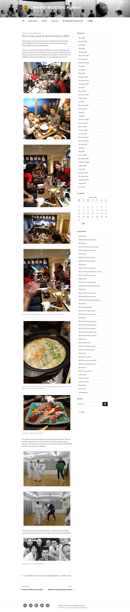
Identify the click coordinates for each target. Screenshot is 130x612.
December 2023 (84, 80)
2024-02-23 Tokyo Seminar (87, 346)
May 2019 (82, 151)
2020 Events (83, 279)
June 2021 (82, 116)
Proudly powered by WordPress (77, 607)
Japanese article (54, 575)
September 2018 (84, 162)
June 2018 (82, 169)
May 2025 (82, 48)
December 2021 (84, 105)
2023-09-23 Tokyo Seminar (87, 328)
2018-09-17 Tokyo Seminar (87, 261)
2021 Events (82, 289)
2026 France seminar (85, 371)
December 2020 (84, 119)
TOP (23, 21)
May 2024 (82, 73)
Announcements (84, 378)
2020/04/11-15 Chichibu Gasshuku (89, 286)
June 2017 (82, 187)
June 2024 (82, 70)
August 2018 (83, 165)
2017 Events (82, 243)
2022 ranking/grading (85, 307)
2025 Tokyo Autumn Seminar (88, 360)
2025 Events (82, 353)
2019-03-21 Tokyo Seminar (87, 268)
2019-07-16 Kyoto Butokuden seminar (90, 271)
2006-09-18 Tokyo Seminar (87, 240)
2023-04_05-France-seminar (88, 325)
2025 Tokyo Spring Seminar (87, 364)
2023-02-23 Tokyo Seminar (87, 321)
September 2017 (84, 180)
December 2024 (84, 55)
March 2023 (82, 91)
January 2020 (83, 134)
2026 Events (82, 367)
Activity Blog (40, 575)
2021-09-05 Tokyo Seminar (87, 296)
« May (83, 223)
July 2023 (82, 87)
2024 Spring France (85, 342)
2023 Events (82, 318)
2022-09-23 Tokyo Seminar (87, 314)
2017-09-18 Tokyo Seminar (87, 250)
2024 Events (82, 339)
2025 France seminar (85, 357)
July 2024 (82, 66)
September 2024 (84, 63)
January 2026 (83, 41)
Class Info (55, 21)
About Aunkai (32, 21)
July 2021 (81, 112)
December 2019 (84, 137)
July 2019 (81, 148)
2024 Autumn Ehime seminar (88, 335)
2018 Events (82, 254)
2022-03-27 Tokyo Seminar (87, 311)
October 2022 (83, 98)
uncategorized (83, 392)
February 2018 (83, 173)
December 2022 (84, 94)
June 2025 (82, 45)
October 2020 (83, 123)
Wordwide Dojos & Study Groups (73, 21)
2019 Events (29, 575)
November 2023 (84, 84)
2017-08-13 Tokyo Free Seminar (88, 247)
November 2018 (84, 158)
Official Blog (82, 385)
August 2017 (82, 183)
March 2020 (82, 126)
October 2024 (83, 59)
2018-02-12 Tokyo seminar (87, 257)
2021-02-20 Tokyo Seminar (87, 293)
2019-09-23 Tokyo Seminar (87, 275)
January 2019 (83, 155)
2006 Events (83, 236)
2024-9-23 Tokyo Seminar (87, 350)
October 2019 (83, 144)
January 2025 (83, 52)
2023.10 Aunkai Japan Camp (87, 332)
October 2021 (83, 109)
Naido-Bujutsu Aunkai (57, 7)
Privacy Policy (62, 607)
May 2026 (82, 38)
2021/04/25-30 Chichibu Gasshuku (89, 300)
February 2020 (83, 130)
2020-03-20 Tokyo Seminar (87, 282)
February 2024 (83, 77)
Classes (44, 21)
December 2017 (84, 176)
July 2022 (81, 102)
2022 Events (82, 303)
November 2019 (84, 141)
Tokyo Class (66, 575)
